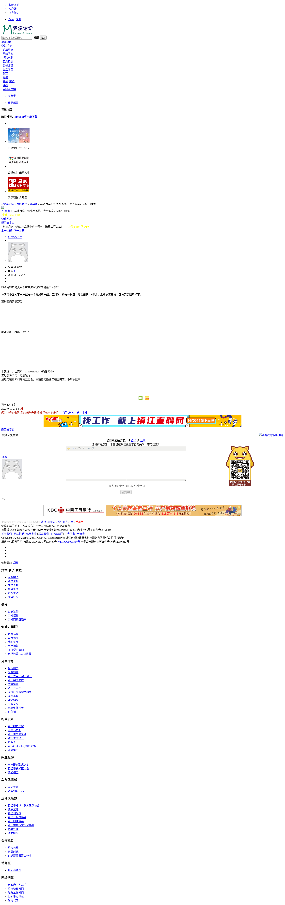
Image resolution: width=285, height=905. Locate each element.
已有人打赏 (8, 404)
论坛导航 (8, 49)
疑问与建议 (14, 870)
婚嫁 (5, 85)
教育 (5, 73)
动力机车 (13, 833)
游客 (4, 457)
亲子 (5, 81)
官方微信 (14, 12)
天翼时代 (13, 851)
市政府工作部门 (17, 884)
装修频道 (8, 65)
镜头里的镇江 (16, 738)
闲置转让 (13, 672)
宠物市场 (13, 696)
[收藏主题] (132, 399)
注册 (18, 19)
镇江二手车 (14, 688)
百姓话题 (13, 634)
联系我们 (43, 533)
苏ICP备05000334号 (68, 541)
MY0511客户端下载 (26, 116)
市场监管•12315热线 (19, 653)
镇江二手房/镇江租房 (20, 676)
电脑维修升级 (16, 708)
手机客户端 (9, 89)
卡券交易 (13, 704)
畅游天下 (13, 742)
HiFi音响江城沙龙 (18, 764)
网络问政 (8, 53)
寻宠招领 (13, 645)
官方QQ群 (57, 533)
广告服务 (69, 533)
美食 (12, 81)
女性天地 (13, 585)
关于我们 (6, 533)
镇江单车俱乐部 (17, 734)
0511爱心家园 (16, 649)
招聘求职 (8, 57)
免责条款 (31, 533)
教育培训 (13, 684)
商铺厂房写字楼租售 (20, 692)
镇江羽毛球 (14, 813)
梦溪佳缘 (13, 597)
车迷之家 (13, 787)
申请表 (81, 533)
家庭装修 (21, 204)
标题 (4, 41)
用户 (10, 41)
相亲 (5, 77)
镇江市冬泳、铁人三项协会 (24, 805)
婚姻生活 (13, 593)
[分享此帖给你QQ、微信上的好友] (135, 399)
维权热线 (13, 847)
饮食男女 (13, 638)
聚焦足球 (13, 809)
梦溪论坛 (8, 204)
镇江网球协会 (16, 821)
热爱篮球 (13, 829)
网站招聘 (19, 533)
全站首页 (6, 45)
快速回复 (6, 218)
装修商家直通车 (17, 619)
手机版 (79, 522)
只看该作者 (69, 412)
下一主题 (19, 230)
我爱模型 (13, 772)
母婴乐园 (13, 102)
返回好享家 (8, 222)
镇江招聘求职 (16, 680)
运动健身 (13, 700)
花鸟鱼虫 (13, 750)
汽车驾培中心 (16, 791)
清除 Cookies (48, 522)
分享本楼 (82, 412)
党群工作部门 (16, 892)
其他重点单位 (16, 896)
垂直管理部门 (16, 888)
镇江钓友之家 (16, 726)
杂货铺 (12, 711)
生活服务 (8, 69)
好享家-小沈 (15, 237)
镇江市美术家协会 (18, 768)
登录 (11, 19)
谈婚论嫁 (13, 581)
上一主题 (6, 230)
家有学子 (13, 95)
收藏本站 (14, 4)
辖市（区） (14, 900)
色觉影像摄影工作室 (20, 855)
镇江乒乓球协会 (17, 817)
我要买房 (13, 642)
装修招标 (13, 615)
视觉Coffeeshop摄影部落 (22, 746)
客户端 (12, 8)
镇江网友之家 (65, 522)
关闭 (15, 562)
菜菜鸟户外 (14, 730)
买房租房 (8, 61)
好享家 (34, 204)
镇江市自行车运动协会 (21, 825)
